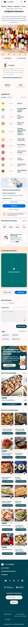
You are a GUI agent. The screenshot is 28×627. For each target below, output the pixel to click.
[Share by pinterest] (9, 54)
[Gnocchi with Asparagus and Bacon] (21, 520)
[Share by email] (25, 54)
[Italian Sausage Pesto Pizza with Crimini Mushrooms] (21, 424)
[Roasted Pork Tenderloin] (21, 448)
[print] (3, 54)
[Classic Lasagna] (7, 520)
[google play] (9, 587)
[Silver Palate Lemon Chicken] (21, 544)
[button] (2, 2)
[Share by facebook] (14, 54)
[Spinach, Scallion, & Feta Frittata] (7, 496)
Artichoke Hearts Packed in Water (21, 130)
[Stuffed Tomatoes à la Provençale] (7, 448)
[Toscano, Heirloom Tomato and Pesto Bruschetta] (7, 424)
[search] (22, 2)
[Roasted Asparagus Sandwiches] (21, 472)
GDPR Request (8, 614)
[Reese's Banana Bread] (11, 391)
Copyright (8, 619)
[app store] (19, 587)
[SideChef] (7, 565)
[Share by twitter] (20, 54)
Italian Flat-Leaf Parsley (22, 110)
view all (24, 373)
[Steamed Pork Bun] (7, 544)
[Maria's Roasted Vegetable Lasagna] (7, 472)
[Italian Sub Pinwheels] (21, 496)
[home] (8, 2)
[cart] (25, 2)
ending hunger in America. (15, 215)
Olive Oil (19, 103)
